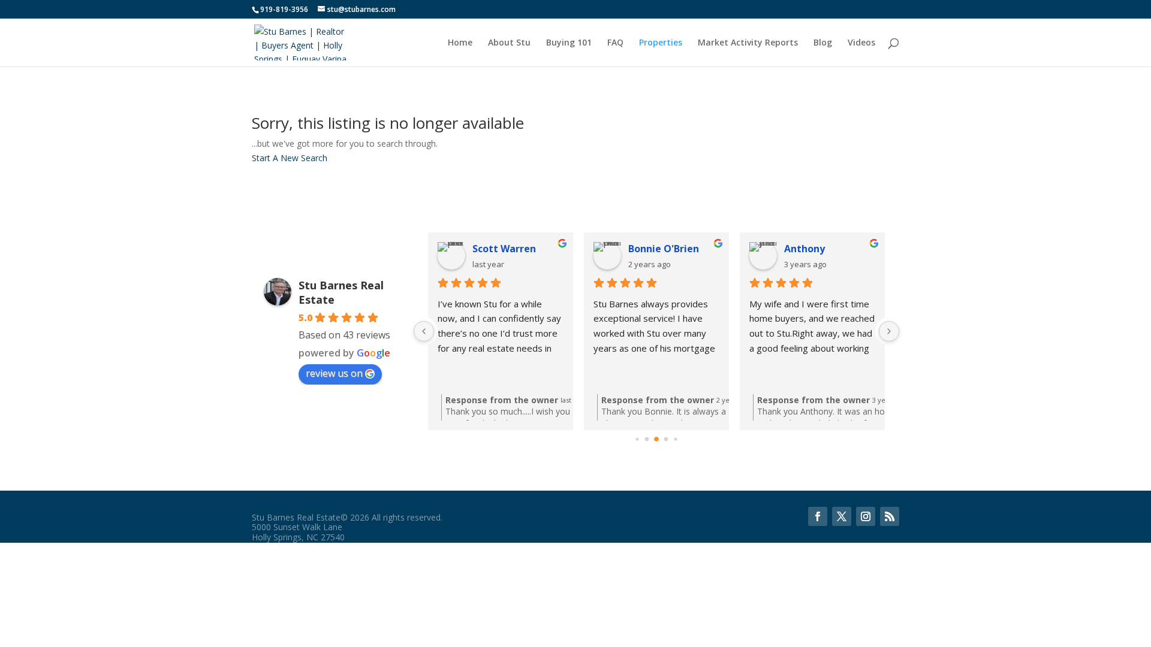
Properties (660, 43)
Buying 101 (569, 43)
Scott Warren (504, 248)
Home (460, 43)
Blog (822, 43)
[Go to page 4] (675, 438)
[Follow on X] (841, 516)
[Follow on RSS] (889, 516)
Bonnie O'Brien (663, 248)
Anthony (804, 248)
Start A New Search (289, 158)
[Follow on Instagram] (865, 516)
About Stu (509, 43)
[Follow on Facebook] (817, 516)
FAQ (615, 43)
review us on (334, 373)
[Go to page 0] (636, 438)
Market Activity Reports (748, 43)
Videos (861, 43)
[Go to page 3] (666, 439)
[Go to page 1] (647, 439)
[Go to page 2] (656, 439)
